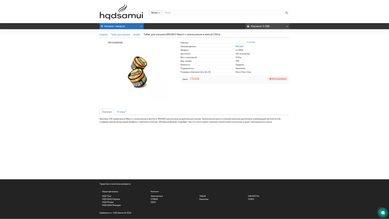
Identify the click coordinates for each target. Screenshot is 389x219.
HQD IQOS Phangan (111, 205)
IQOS (153, 202)
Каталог (114, 26)
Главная (104, 34)
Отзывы (121, 111)
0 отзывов (251, 42)
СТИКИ (154, 199)
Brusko (136, 34)
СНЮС (251, 199)
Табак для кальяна (120, 34)
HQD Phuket (108, 202)
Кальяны (203, 199)
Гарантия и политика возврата (115, 184)
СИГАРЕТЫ (253, 196)
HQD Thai (106, 196)
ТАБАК (202, 196)
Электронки (156, 196)
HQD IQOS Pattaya (111, 199)
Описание (107, 112)
